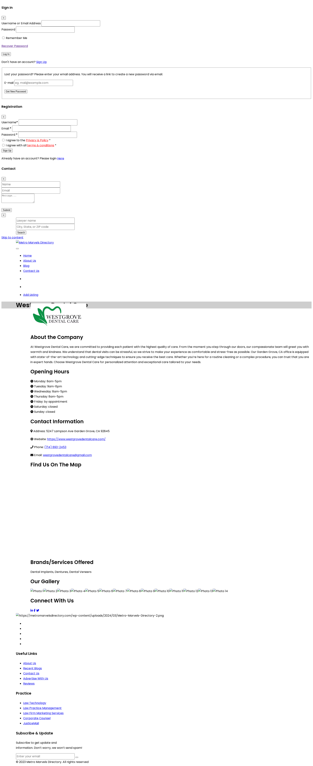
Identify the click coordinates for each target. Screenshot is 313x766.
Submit (6, 210)
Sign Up (41, 62)
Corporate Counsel (37, 718)
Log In (6, 54)
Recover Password (14, 46)
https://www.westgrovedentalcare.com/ (76, 439)
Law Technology (34, 703)
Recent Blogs (32, 668)
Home (27, 256)
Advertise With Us (35, 678)
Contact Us (31, 271)
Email (6, 128)
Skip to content (12, 237)
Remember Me (16, 38)
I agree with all (31, 145)
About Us (29, 261)
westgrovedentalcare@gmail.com (67, 455)
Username (9, 122)
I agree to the (28, 140)
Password (8, 29)
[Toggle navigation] (17, 248)
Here (60, 158)
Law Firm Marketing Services (43, 713)
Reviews (29, 683)
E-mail (9, 83)
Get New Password (16, 91)
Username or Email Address (21, 23)
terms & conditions (40, 145)
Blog (26, 266)
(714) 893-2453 (55, 447)
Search (21, 232)
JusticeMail (31, 723)
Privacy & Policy (37, 140)
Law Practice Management (42, 708)
